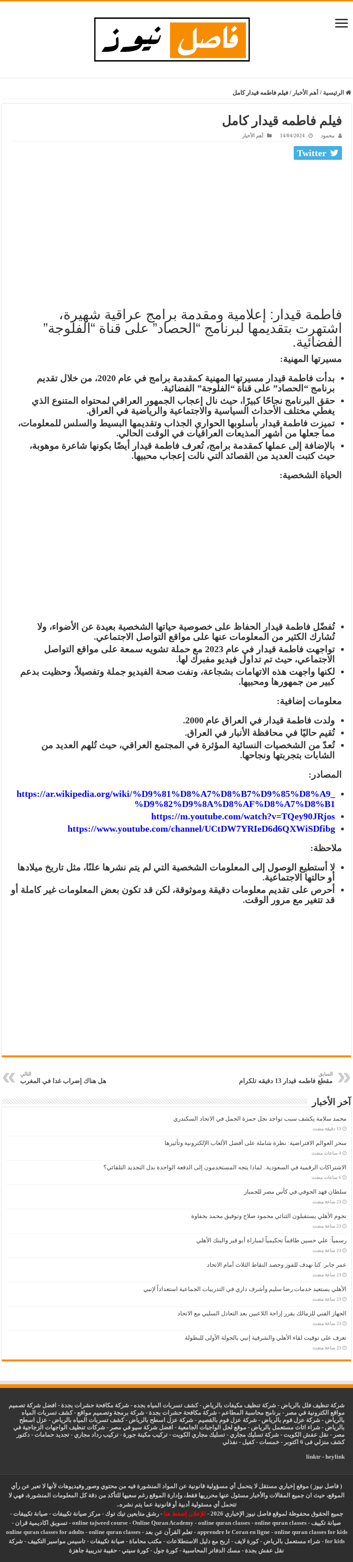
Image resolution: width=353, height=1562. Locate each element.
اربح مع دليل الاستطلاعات (198, 1541)
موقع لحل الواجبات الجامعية (212, 1427)
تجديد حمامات (51, 1434)
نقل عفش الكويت (306, 1434)
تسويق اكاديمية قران (41, 1522)
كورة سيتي (134, 1550)
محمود (328, 135)
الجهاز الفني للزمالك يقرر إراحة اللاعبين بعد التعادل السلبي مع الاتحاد (262, 1313)
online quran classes (224, 1522)
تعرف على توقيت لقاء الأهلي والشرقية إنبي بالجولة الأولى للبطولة (266, 1337)
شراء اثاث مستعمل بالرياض (285, 1427)
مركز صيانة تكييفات (76, 1513)
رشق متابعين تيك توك (132, 1513)
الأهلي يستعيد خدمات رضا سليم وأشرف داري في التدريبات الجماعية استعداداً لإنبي (245, 1289)
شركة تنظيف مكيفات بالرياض (239, 1405)
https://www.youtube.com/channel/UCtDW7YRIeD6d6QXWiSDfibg (201, 828)
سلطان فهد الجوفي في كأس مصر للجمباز (295, 1191)
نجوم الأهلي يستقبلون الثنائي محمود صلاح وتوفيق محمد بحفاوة (269, 1215)
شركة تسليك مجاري (254, 1434)
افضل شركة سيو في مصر (141, 1427)
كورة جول (165, 1550)
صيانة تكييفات (30, 1513)
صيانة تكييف (326, 1522)
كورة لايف (246, 1541)
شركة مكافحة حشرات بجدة (183, 1412)
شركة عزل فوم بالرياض (291, 1419)
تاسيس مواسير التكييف (56, 1541)
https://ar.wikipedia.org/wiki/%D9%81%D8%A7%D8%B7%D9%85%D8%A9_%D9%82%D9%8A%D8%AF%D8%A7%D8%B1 (176, 799)
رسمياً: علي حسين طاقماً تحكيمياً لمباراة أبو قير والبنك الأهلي (271, 1240)
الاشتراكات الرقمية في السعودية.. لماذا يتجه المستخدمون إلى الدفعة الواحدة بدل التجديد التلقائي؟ (225, 1167)
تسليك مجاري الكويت (198, 1434)
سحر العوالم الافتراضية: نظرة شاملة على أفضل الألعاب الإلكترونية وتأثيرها (256, 1142)
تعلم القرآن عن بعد (169, 1531)
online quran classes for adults (45, 1531)
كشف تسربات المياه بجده (166, 1405)
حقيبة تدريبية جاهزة (93, 1550)
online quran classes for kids (310, 1531)
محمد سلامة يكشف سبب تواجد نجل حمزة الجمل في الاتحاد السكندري (260, 1118)
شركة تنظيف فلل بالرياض (313, 1405)
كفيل (248, 1441)
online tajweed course (100, 1522)
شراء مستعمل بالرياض (291, 1541)
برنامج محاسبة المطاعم (251, 1412)
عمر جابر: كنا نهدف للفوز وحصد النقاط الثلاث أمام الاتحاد (277, 1264)
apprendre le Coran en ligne (233, 1531)
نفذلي (230, 1441)
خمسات (269, 1441)
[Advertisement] (176, 232)
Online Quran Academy (163, 1522)
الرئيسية (334, 92)
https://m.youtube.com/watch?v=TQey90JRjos (243, 816)
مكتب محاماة (145, 1541)
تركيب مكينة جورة (145, 1434)
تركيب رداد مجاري (96, 1434)
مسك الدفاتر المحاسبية (211, 1550)
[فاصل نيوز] (177, 37)
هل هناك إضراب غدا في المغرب (63, 1077)
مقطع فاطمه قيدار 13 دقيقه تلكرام (286, 1077)
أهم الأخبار (306, 92)
